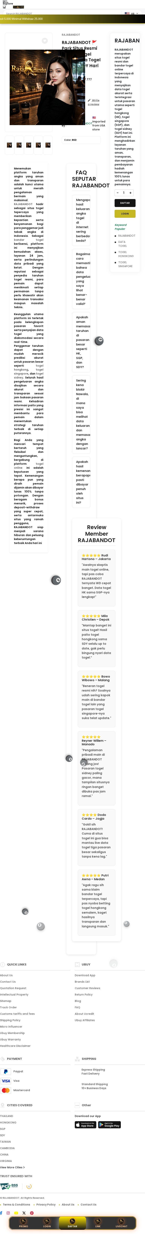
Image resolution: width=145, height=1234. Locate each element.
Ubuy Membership (12, 1033)
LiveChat (121, 1226)
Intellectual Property (14, 994)
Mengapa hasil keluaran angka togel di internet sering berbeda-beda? (83, 220)
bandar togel (28, 240)
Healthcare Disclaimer (15, 1046)
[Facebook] (3, 1213)
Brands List (82, 982)
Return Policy (84, 994)
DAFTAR (125, 203)
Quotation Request (13, 988)
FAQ (77, 1007)
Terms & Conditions (16, 1204)
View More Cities (11, 1167)
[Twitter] (25, 1213)
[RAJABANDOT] (18, 7)
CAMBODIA (7, 1148)
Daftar (72, 1226)
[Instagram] (10, 1213)
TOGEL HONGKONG (126, 254)
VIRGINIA (6, 1161)
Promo (23, 1226)
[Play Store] (109, 1126)
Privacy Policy (46, 1204)
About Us (6, 975)
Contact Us (8, 982)
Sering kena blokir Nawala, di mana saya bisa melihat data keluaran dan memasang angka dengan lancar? (83, 414)
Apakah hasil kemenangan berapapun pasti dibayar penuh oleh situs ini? (83, 482)
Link (97, 1226)
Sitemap (5, 1001)
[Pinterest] (33, 1213)
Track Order (8, 1007)
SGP (2, 1129)
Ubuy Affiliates (85, 1020)
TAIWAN (5, 1142)
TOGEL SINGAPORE (125, 264)
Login (47, 1226)
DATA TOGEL (122, 244)
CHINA (4, 1154)
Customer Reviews (87, 988)
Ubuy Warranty (10, 1039)
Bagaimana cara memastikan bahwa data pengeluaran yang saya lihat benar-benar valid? (83, 279)
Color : (70, 140)
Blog (78, 1001)
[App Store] (86, 1126)
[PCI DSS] (9, 1186)
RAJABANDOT (23, 204)
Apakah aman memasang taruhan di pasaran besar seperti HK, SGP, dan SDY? (83, 342)
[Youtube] (18, 1213)
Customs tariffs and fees (17, 1014)
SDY (2, 1135)
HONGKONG (8, 1122)
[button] (45, 41)
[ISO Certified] (27, 1186)
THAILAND (6, 1116)
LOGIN (125, 213)
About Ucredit (84, 1014)
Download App (85, 975)
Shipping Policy (10, 1020)
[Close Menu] (4, 8)
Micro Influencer (11, 1027)
